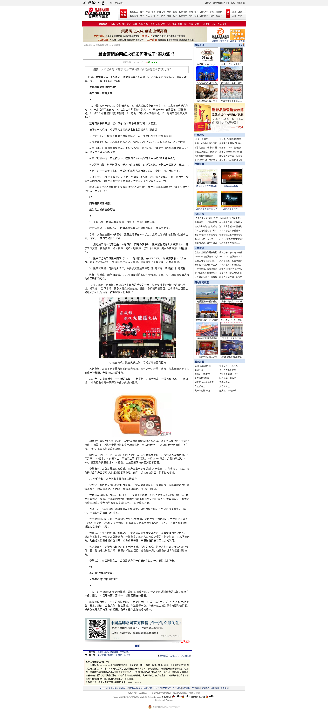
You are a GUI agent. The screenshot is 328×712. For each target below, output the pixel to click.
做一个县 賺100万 (202, 390)
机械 (180, 24)
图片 (142, 12)
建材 (197, 24)
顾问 (191, 12)
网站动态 (148, 688)
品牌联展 (134, 16)
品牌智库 (183, 16)
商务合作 (157, 688)
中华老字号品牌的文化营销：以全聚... (115, 655)
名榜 (212, 16)
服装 (113, 24)
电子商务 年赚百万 (228, 366)
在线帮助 (196, 688)
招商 (153, 12)
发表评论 (163, 656)
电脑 (146, 24)
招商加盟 (199, 361)
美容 (124, 24)
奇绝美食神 (224, 382)
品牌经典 (204, 16)
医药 (203, 24)
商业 (219, 24)
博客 (196, 12)
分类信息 (199, 248)
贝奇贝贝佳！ (225, 386)
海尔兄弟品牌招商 (203, 366)
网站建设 (215, 688)
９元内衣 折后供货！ (228, 370)
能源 (214, 24)
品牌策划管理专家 (220, 41)
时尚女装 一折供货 (227, 378)
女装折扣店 (200, 386)
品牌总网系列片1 (231, 209)
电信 (152, 24)
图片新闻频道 (201, 282)
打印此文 (174, 656)
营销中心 (205, 688)
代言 (191, 16)
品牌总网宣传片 (231, 186)
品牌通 (208, 3)
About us (103, 688)
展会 (169, 16)
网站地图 (186, 688)
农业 (191, 24)
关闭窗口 (186, 656)
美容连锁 (199, 370)
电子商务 (161, 16)
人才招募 (177, 688)
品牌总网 (88, 45)
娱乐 (157, 24)
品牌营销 (183, 12)
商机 (148, 16)
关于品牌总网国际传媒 (118, 688)
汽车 (169, 24)
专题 (169, 12)
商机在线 (199, 214)
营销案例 (116, 45)
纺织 (208, 24)
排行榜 (219, 12)
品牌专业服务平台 (221, 3)
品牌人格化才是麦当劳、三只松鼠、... (115, 652)
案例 (175, 16)
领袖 (175, 12)
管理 (142, 16)
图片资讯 (199, 45)
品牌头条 (134, 12)
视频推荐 (199, 164)
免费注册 (119, 3)
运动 (163, 24)
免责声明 (224, 688)
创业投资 (161, 12)
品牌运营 (204, 12)
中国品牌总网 (136, 688)
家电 (141, 24)
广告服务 (167, 688)
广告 (153, 16)
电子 (186, 24)
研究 (212, 12)
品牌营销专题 (102, 45)
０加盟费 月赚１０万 (228, 374)
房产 (129, 24)
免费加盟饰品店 (202, 378)
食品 (119, 24)
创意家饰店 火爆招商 (204, 382)
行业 (148, 12)
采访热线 (241, 3)
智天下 (219, 16)
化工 (174, 24)
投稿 (233, 3)
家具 (135, 24)
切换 (240, 16)
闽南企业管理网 (237, 41)
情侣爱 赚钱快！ (203, 374)
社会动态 (199, 135)
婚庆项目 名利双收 (227, 390)
